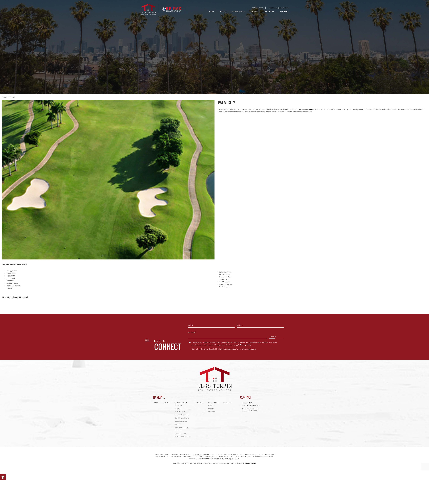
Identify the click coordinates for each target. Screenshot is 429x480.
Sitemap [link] (216, 463)
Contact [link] (284, 11)
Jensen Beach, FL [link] (181, 415)
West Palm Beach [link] (181, 427)
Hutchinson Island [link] (182, 418)
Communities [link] (238, 11)
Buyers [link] (211, 405)
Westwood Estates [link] (225, 284)
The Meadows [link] (224, 282)
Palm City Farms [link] (225, 272)
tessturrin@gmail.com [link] (279, 8)
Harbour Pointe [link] (12, 283)
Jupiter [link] (177, 424)
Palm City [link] (178, 405)
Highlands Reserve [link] (13, 285)
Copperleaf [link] (10, 276)
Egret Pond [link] (10, 278)
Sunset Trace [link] (223, 279)
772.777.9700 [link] (257, 8)
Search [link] (254, 11)
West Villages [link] (224, 287)
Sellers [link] (211, 408)
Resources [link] (269, 11)
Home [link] (211, 11)
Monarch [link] (9, 288)
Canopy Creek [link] (11, 271)
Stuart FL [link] (178, 408)
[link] (3, 477)
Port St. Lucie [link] (180, 412)
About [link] (223, 11)
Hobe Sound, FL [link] (181, 421)
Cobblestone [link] (11, 273)
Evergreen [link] (10, 280)
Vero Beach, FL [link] (180, 433)
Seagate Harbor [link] (225, 277)
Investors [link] (212, 412)
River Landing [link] (224, 274)
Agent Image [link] (250, 463)
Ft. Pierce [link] (178, 430)
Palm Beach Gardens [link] (183, 437)
